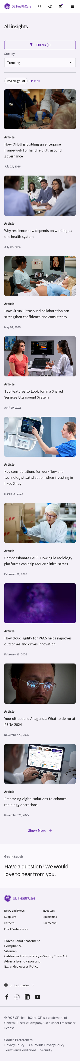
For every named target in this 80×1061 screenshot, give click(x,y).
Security (46, 1050)
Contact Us (50, 923)
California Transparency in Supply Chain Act (36, 956)
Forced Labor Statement (22, 941)
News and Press (14, 910)
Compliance (13, 946)
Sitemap (10, 951)
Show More (37, 830)
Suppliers (10, 917)
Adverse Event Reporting (22, 961)
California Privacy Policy (46, 1045)
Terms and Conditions (20, 1050)
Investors (49, 910)
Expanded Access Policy (21, 966)
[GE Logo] (17, 7)
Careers (9, 923)
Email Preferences (16, 929)
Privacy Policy (14, 1045)
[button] (39, 6)
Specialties (50, 917)
